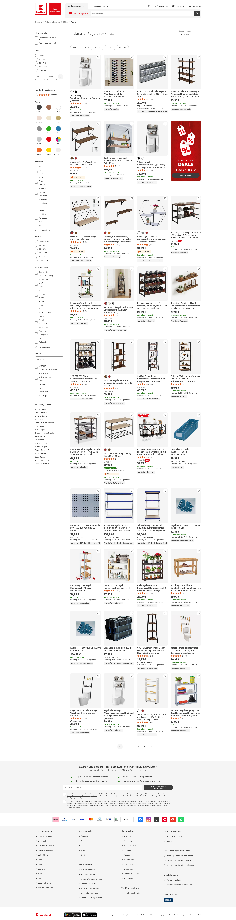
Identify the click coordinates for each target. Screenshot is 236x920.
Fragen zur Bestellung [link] (90, 874)
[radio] (48, 55)
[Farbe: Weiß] (72, 91)
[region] (50, 215)
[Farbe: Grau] (142, 232)
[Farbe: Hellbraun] (109, 232)
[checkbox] (48, 38)
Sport (40, 873)
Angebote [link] (128, 836)
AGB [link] (150, 915)
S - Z (83, 855)
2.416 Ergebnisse (107, 34)
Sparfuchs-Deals (45, 836)
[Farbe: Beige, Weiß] (109, 303)
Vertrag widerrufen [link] (89, 884)
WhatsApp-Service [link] (131, 878)
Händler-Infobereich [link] (132, 893)
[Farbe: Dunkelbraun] (72, 158)
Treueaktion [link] (129, 859)
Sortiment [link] (128, 850)
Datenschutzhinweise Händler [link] (179, 860)
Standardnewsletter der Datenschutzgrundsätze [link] (82, 796)
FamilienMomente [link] (131, 873)
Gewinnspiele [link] (129, 864)
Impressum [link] (114, 915)
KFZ (39, 878)
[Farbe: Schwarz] (75, 91)
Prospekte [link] (128, 841)
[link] (101, 6)
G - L (83, 845)
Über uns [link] (170, 841)
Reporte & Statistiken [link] (175, 836)
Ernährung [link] (128, 869)
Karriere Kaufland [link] (174, 880)
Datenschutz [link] (140, 915)
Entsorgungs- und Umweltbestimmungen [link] (171, 915)
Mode (40, 864)
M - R (83, 850)
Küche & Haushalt (45, 850)
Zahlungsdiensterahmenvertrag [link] (180, 856)
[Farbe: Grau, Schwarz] (113, 303)
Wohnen (41, 859)
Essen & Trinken (44, 883)
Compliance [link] (127, 915)
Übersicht (85, 836)
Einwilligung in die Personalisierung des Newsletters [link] (83, 803)
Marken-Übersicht (45, 887)
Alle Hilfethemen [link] (88, 870)
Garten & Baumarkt (46, 845)
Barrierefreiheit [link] (195, 915)
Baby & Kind (43, 855)
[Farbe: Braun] (75, 158)
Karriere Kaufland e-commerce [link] (179, 884)
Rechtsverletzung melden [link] (91, 898)
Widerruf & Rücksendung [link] (91, 879)
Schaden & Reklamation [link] (91, 888)
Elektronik (42, 841)
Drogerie (41, 869)
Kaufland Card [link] (130, 845)
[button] (76, 47)
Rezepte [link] (127, 855)
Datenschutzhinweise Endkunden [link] (180, 865)
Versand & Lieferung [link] (89, 893)
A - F (83, 841)
